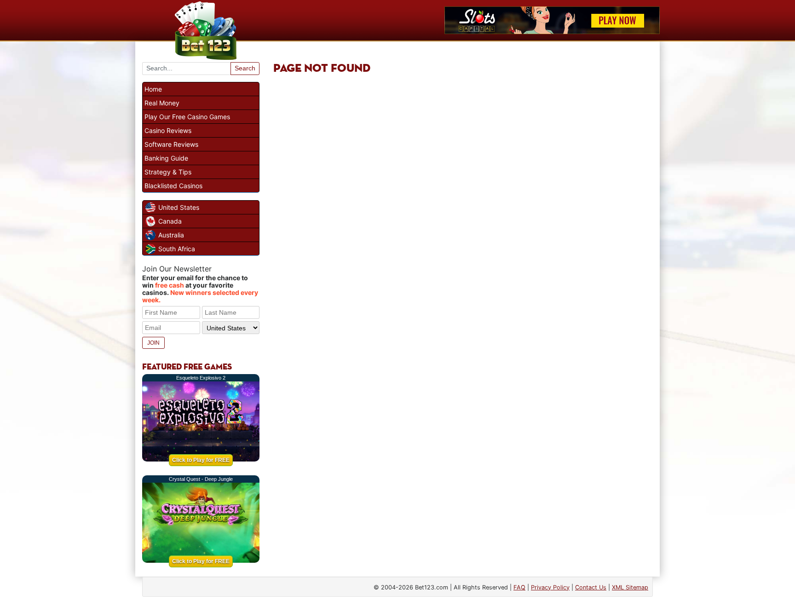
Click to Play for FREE (201, 460)
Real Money (161, 103)
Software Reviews (171, 144)
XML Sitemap (630, 587)
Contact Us (590, 587)
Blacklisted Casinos (173, 186)
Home (153, 89)
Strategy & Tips (167, 172)
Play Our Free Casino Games (187, 117)
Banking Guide (166, 158)
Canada (170, 221)
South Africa (176, 249)
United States (178, 207)
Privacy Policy (550, 587)
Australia (171, 235)
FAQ (519, 587)
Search (245, 68)
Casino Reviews (167, 130)
